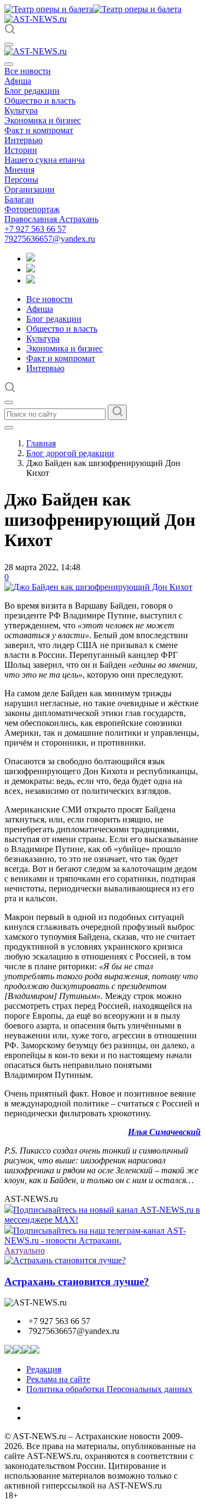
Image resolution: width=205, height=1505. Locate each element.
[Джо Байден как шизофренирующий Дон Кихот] (98, 587)
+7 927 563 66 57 (35, 229)
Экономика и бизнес (42, 120)
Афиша (17, 81)
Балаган (19, 199)
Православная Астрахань (51, 219)
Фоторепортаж (32, 209)
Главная (41, 443)
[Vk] (30, 280)
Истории (20, 150)
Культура (21, 110)
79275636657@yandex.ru (49, 238)
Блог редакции (32, 90)
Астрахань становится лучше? (76, 1281)
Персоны (21, 179)
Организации (29, 189)
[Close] (8, 64)
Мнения (19, 169)
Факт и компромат (38, 130)
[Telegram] (30, 258)
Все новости (27, 71)
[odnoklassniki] (30, 269)
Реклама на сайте (58, 1379)
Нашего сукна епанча (44, 159)
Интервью (23, 140)
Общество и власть (39, 100)
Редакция (43, 1369)
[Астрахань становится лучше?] (65, 1260)
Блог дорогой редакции (70, 453)
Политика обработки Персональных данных (109, 1389)
